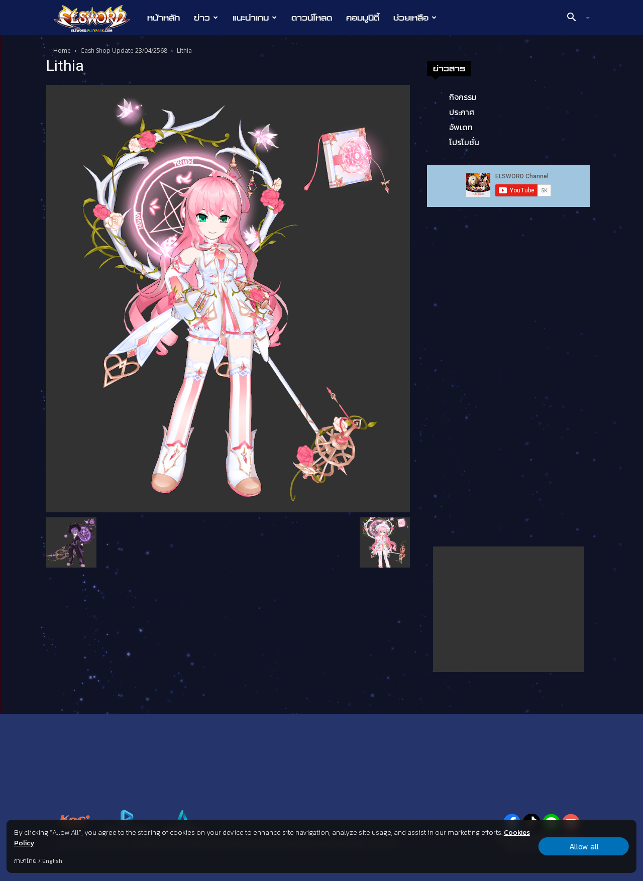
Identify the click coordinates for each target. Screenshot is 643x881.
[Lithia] (228, 297)
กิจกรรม (463, 97)
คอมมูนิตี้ (362, 17)
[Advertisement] (508, 609)
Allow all (584, 846)
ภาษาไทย (25, 860)
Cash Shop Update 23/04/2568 (123, 50)
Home (62, 50)
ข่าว (202, 17)
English (52, 860)
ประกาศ (461, 112)
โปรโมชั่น (464, 142)
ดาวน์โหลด (311, 17)
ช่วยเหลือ (410, 17)
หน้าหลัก (163, 17)
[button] (575, 18)
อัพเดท (461, 127)
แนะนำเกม (251, 17)
